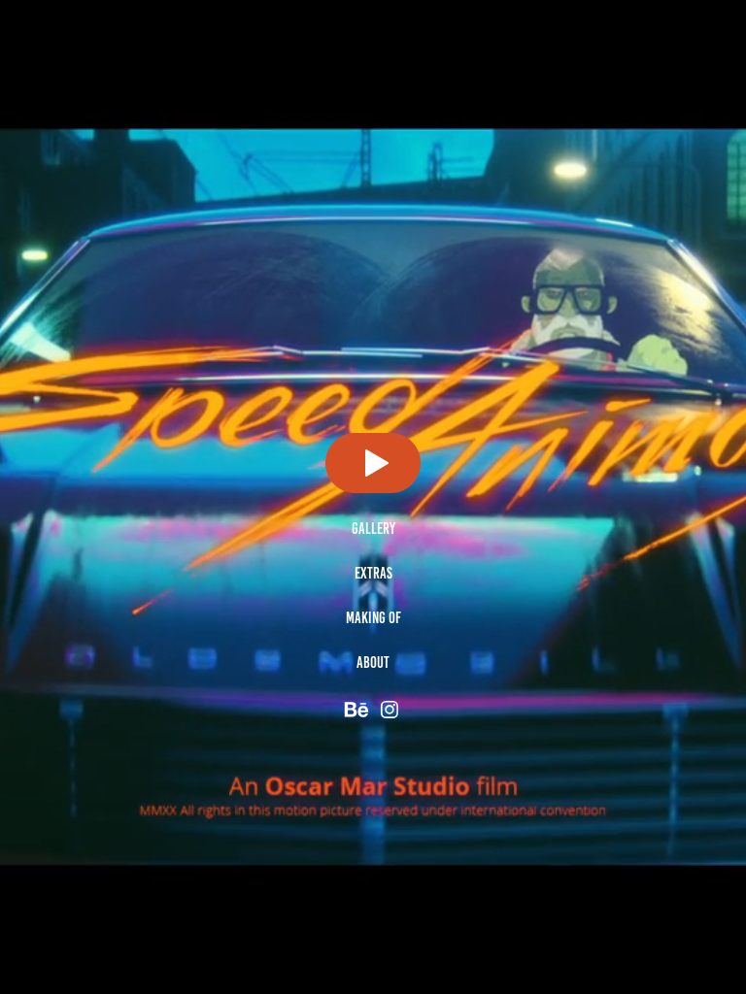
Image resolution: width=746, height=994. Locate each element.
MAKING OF (373, 618)
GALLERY (373, 528)
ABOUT (373, 662)
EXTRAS (373, 573)
